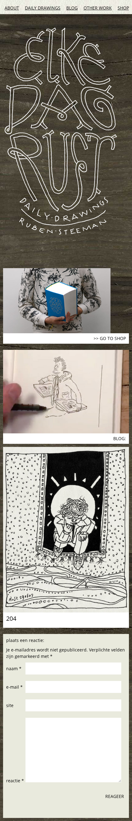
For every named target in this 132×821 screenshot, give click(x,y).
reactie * (15, 781)
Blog (72, 8)
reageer (114, 796)
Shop (123, 8)
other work (97, 8)
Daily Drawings (42, 8)
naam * (13, 668)
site (10, 705)
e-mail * (14, 687)
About (12, 8)
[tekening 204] (66, 529)
